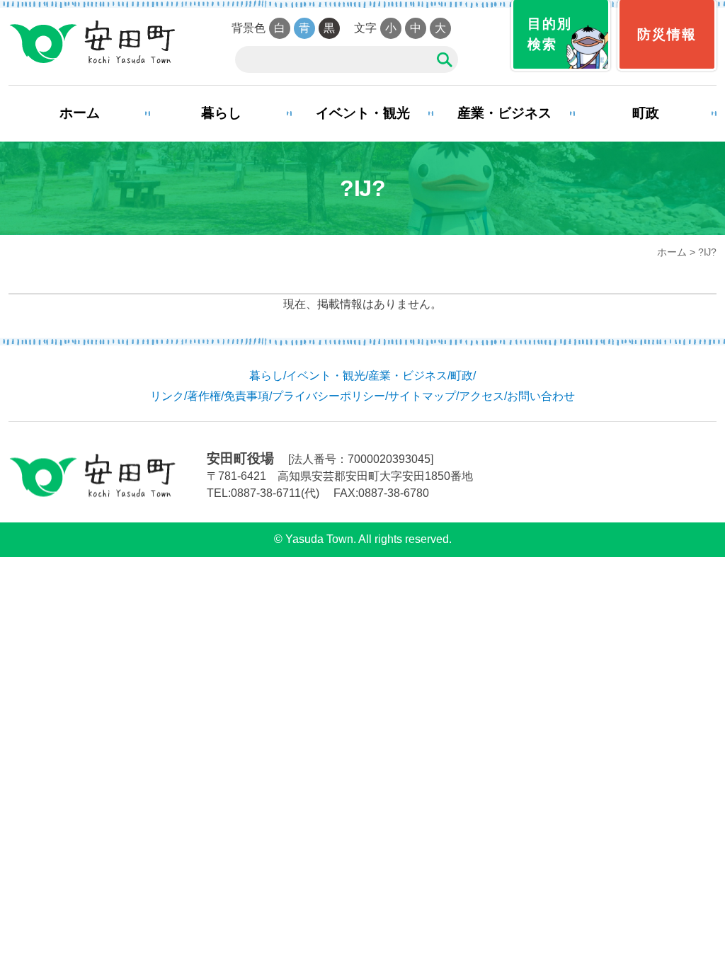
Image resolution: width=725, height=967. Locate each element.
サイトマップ (422, 396)
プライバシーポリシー (328, 396)
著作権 (204, 396)
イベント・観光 (363, 112)
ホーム (79, 112)
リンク (167, 396)
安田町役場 (91, 42)
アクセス (481, 396)
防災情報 (667, 34)
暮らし (221, 112)
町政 (645, 112)
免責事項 (246, 396)
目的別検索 (549, 34)
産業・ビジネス (504, 112)
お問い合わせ (541, 396)
